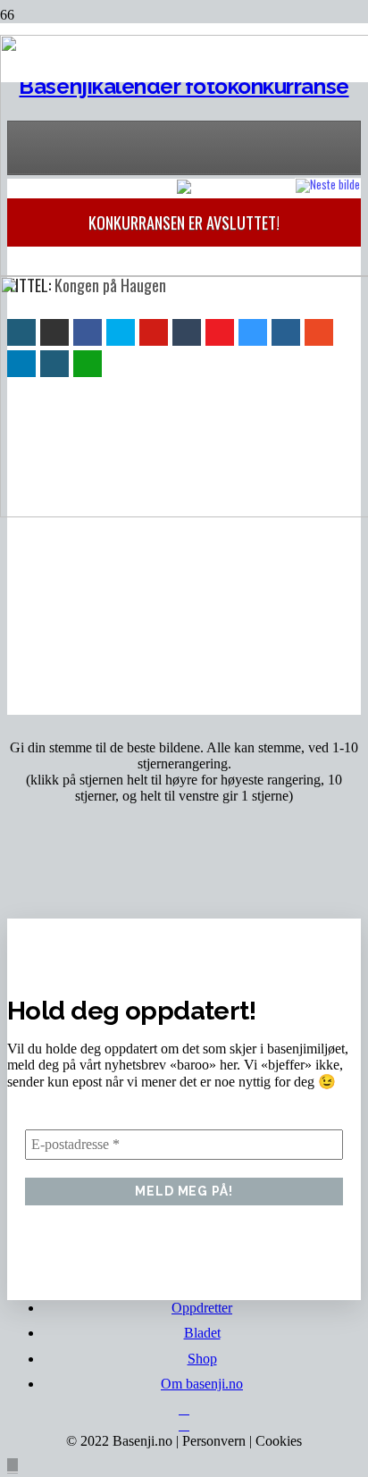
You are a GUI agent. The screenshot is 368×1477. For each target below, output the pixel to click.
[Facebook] (184, 1408)
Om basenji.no (202, 1383)
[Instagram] (184, 1424)
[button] (12, 1465)
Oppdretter (201, 1307)
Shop (202, 1358)
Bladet (202, 1332)
